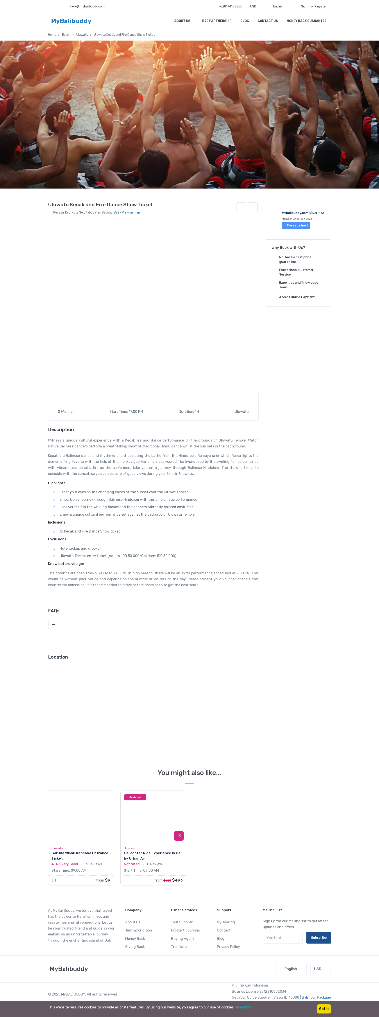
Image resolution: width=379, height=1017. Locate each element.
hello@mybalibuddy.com (87, 6)
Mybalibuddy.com (295, 213)
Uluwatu (82, 35)
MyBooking (226, 922)
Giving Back (135, 947)
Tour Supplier (182, 922)
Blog (220, 939)
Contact (224, 930)
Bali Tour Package (316, 997)
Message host (297, 225)
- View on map (130, 212)
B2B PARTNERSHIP (217, 21)
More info (243, 1007)
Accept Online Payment (297, 297)
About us (132, 922)
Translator (179, 947)
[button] (253, 207)
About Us (182, 21)
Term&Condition (138, 930)
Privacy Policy (228, 947)
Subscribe (319, 938)
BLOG (244, 21)
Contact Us (268, 21)
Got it (324, 1009)
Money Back (135, 939)
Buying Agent (182, 939)
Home (52, 35)
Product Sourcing (185, 930)
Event (66, 35)
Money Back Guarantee (307, 21)
